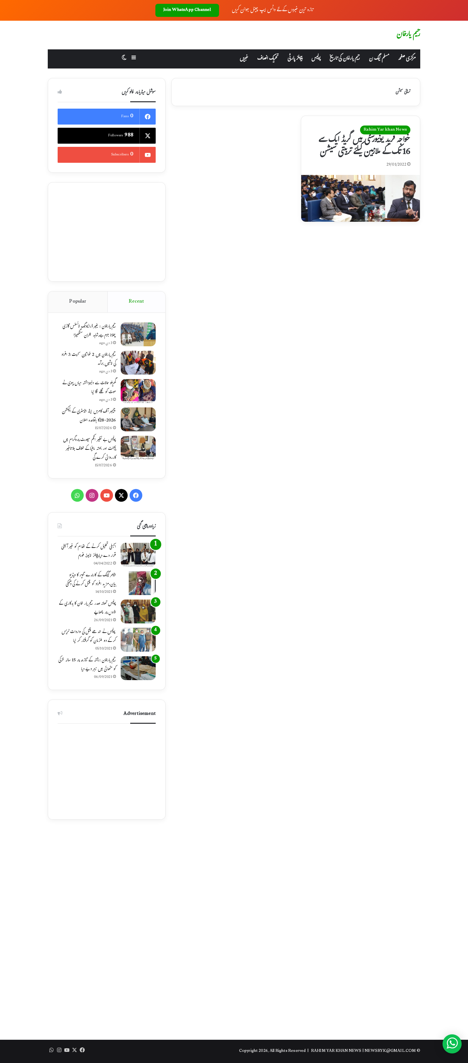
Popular (77, 301)
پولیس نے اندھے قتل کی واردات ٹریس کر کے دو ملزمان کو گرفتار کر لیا (88, 636)
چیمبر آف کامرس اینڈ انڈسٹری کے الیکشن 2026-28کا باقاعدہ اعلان (89, 416)
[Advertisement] (107, 232)
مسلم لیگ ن (379, 59)
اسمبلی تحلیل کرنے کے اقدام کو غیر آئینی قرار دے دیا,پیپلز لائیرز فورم (88, 551)
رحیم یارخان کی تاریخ (345, 59)
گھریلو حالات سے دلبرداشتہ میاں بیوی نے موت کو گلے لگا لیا (89, 388)
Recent (136, 301)
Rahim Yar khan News (385, 130)
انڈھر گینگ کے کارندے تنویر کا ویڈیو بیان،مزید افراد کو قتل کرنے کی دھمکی (91, 580)
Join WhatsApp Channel (187, 10)
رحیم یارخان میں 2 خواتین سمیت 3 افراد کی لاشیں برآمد (88, 359)
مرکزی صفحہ (407, 59)
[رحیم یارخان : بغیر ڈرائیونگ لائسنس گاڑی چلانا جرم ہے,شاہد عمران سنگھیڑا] (138, 334)
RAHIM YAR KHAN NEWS (336, 1051)
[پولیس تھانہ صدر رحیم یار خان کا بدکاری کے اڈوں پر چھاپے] (138, 611)
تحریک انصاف (268, 59)
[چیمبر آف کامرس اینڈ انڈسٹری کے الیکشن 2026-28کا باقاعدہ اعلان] (138, 419)
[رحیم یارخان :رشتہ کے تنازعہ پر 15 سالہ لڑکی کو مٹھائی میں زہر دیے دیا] (138, 668)
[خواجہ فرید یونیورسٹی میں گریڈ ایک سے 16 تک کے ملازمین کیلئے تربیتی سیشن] (360, 198)
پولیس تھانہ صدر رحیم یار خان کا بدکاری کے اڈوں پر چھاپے (87, 608)
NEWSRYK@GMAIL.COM (390, 1051)
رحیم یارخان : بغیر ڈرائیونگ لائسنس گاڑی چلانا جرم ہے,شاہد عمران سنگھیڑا (89, 331)
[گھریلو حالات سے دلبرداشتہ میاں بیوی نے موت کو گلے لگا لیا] (138, 391)
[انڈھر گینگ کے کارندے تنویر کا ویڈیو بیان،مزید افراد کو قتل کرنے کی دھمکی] (138, 583)
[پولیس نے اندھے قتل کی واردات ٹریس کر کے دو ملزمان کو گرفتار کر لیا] (138, 640)
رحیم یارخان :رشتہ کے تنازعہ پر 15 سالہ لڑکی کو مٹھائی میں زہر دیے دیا (87, 665)
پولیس (316, 59)
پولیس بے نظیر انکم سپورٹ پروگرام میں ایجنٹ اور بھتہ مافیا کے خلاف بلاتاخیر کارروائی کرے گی (89, 449)
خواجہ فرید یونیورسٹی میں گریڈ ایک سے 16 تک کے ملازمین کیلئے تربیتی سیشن (364, 146)
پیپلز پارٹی (294, 59)
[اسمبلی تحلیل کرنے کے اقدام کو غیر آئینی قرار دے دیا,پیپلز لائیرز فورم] (138, 555)
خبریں (244, 59)
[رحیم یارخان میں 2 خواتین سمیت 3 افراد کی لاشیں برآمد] (138, 363)
